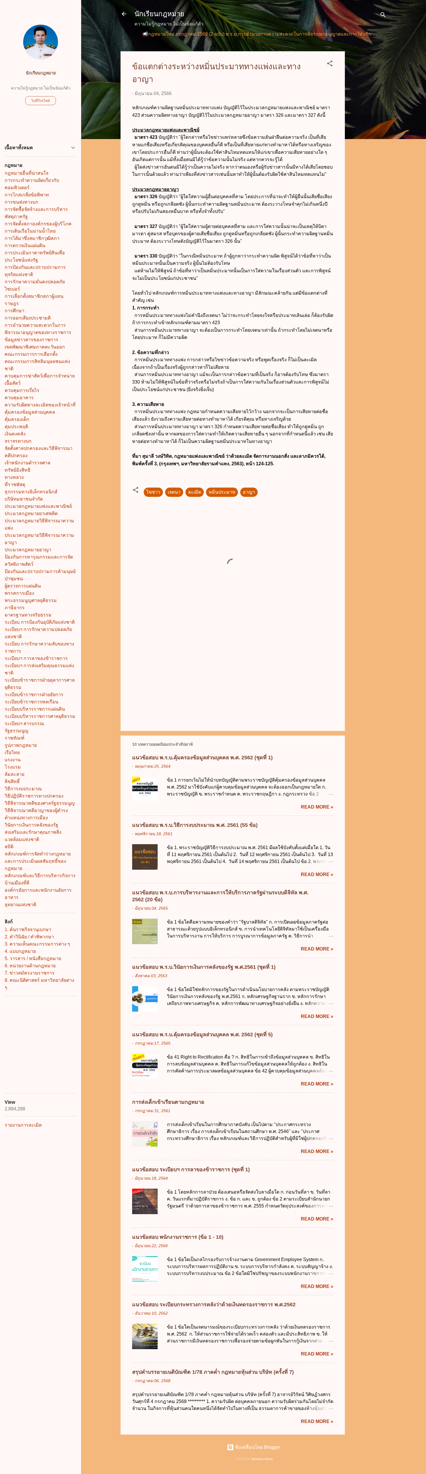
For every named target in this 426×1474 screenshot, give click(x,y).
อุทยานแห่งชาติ (20, 904)
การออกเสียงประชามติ (28, 317)
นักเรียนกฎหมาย (159, 14)
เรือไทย (12, 752)
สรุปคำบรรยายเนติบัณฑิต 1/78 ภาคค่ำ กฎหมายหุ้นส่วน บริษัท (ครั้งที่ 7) (213, 1372)
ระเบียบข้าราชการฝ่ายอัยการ (34, 694)
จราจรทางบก (18, 441)
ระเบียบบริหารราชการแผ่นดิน (35, 709)
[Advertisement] (368, 138)
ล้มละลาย (14, 774)
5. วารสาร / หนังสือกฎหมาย (33, 958)
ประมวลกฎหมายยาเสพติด (31, 513)
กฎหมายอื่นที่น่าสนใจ (26, 173)
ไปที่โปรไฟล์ (40, 101)
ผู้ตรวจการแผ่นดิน (23, 585)
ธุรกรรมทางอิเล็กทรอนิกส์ (31, 491)
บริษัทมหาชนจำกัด (24, 499)
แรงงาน (13, 759)
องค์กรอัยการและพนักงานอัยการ (38, 890)
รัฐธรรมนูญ (16, 730)
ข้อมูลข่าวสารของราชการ (31, 339)
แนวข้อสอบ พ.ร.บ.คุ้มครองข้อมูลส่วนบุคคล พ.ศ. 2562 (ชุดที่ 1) (202, 757)
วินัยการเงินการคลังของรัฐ (31, 824)
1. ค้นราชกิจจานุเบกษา (28, 929)
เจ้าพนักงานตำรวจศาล (27, 462)
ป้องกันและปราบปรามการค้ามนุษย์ (40, 571)
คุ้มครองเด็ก (17, 419)
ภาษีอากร (15, 607)
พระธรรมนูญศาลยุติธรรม (31, 600)
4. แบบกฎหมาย (20, 951)
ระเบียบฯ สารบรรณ (24, 723)
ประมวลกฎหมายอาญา (28, 549)
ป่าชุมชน (14, 578)
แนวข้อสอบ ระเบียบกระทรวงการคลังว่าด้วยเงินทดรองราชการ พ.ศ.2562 (214, 1304)
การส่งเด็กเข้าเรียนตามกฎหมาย (168, 1102)
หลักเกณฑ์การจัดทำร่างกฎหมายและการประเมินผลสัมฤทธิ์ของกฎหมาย (38, 861)
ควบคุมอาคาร (19, 397)
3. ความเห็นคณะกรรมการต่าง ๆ (37, 944)
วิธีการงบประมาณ (23, 788)
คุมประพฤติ (16, 426)
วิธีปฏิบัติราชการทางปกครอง (34, 795)
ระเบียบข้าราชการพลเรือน (31, 701)
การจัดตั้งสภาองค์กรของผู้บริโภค (38, 223)
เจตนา (174, 492)
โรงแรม (13, 767)
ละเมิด (194, 492)
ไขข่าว (153, 492)
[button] (329, 64)
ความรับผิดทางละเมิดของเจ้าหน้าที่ (40, 404)
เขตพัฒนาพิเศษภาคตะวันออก (35, 346)
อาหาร (12, 897)
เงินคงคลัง (15, 433)
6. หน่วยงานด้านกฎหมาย (30, 965)
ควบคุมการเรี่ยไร (22, 390)
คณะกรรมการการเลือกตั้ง (31, 354)
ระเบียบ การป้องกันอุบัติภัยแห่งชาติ (40, 622)
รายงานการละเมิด (23, 1125)
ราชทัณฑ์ (14, 738)
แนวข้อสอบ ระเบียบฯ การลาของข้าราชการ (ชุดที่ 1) (191, 1169)
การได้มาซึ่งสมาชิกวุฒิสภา (32, 238)
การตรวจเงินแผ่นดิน (25, 245)
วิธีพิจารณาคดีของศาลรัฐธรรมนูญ (40, 803)
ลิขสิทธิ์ (12, 781)
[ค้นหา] (383, 16)
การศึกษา (14, 310)
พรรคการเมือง (19, 593)
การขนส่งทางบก (21, 202)
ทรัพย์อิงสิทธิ (17, 470)
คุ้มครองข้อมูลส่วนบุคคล (30, 412)
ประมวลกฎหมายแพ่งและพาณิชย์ (38, 506)
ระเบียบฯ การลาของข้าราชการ (36, 658)
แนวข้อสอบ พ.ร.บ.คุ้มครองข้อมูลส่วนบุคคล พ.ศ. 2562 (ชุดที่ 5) (202, 1034)
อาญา (249, 492)
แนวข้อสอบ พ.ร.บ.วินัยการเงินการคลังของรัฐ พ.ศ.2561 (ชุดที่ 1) (204, 967)
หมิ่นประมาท (222, 492)
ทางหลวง (14, 477)
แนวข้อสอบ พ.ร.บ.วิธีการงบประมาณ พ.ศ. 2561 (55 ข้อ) (195, 825)
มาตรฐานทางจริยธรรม (28, 614)
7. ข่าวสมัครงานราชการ (29, 972)
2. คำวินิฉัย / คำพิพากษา (29, 936)
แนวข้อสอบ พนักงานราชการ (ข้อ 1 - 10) (177, 1237)
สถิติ (9, 846)
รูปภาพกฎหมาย (21, 745)
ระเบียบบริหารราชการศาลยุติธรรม (40, 716)
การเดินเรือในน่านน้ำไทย (30, 231)
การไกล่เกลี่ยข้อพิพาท (27, 194)
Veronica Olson (262, 1459)
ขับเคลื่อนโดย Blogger (257, 1447)
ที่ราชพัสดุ (15, 484)
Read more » (317, 807)
